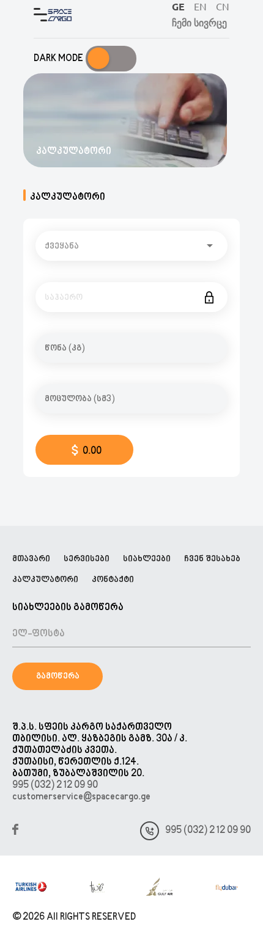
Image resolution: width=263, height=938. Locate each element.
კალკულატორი (45, 580)
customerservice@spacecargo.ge (81, 797)
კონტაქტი (113, 580)
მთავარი (31, 559)
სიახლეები (147, 559)
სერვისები (86, 559)
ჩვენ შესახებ (212, 559)
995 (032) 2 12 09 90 (55, 785)
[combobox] (131, 246)
